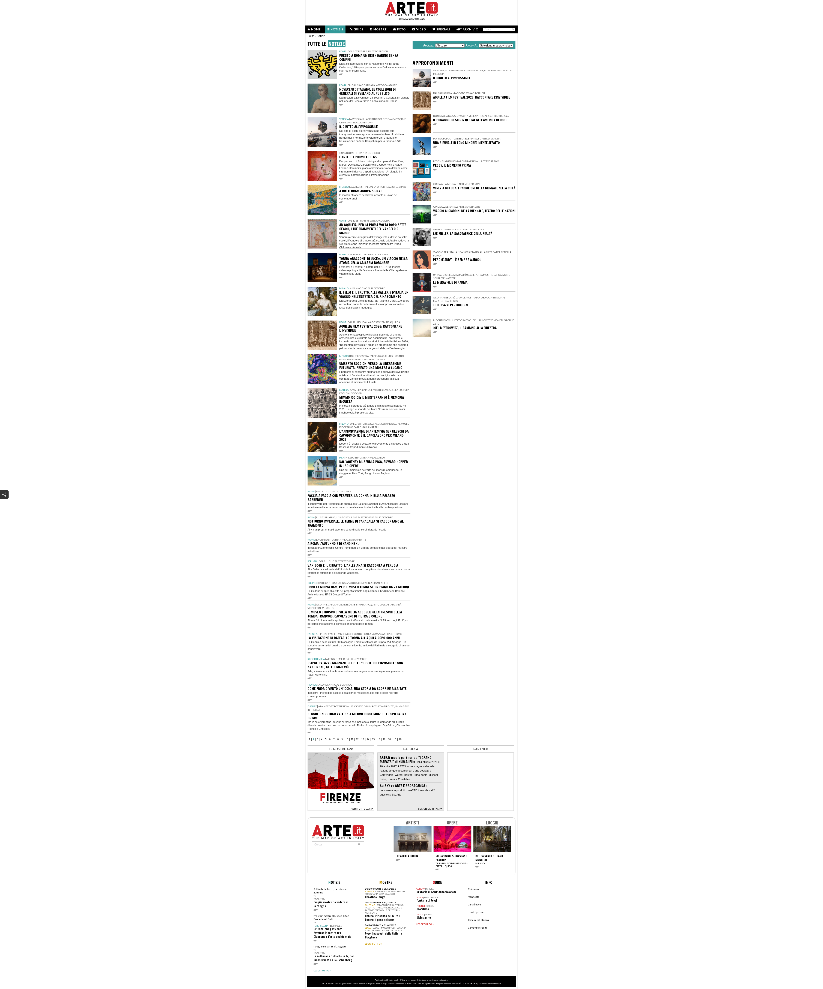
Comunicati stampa (478, 920)
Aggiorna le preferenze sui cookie (433, 980)
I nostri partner (476, 912)
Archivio (470, 29)
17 (384, 739)
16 (378, 739)
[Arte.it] (411, 8)
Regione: (428, 45)
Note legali (393, 980)
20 (400, 739)
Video (421, 29)
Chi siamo (473, 889)
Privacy (403, 980)
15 (373, 739)
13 (362, 739)
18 (389, 739)
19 (394, 739)
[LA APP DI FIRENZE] (341, 809)
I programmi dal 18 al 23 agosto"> (334, 953)
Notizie (336, 29)
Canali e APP (474, 904)
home (311, 36)
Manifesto (473, 896)
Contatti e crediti (477, 927)
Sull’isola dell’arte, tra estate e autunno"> (331, 898)
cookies (413, 980)
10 (346, 739)
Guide (358, 29)
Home (316, 29)
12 (357, 739)
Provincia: (472, 45)
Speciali (443, 29)
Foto (401, 29)
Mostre (380, 29)
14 (368, 739)
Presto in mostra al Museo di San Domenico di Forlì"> (332, 926)
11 (352, 739)
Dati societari (381, 980)
